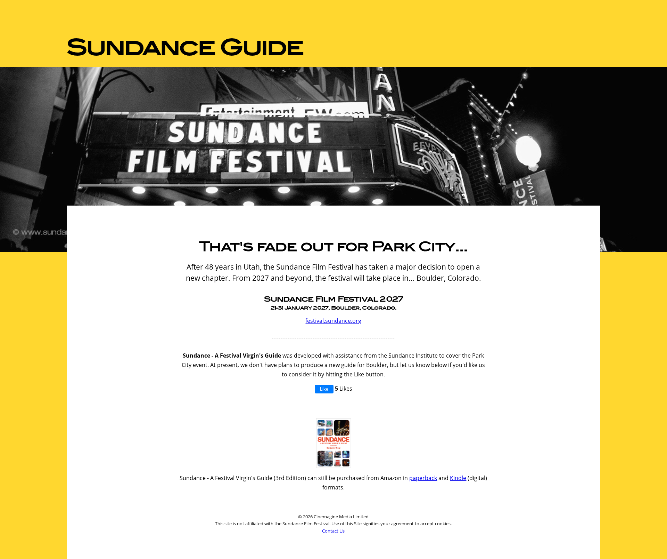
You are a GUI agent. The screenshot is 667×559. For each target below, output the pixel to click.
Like (324, 389)
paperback (423, 478)
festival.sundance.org (333, 321)
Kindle (458, 478)
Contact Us (333, 531)
